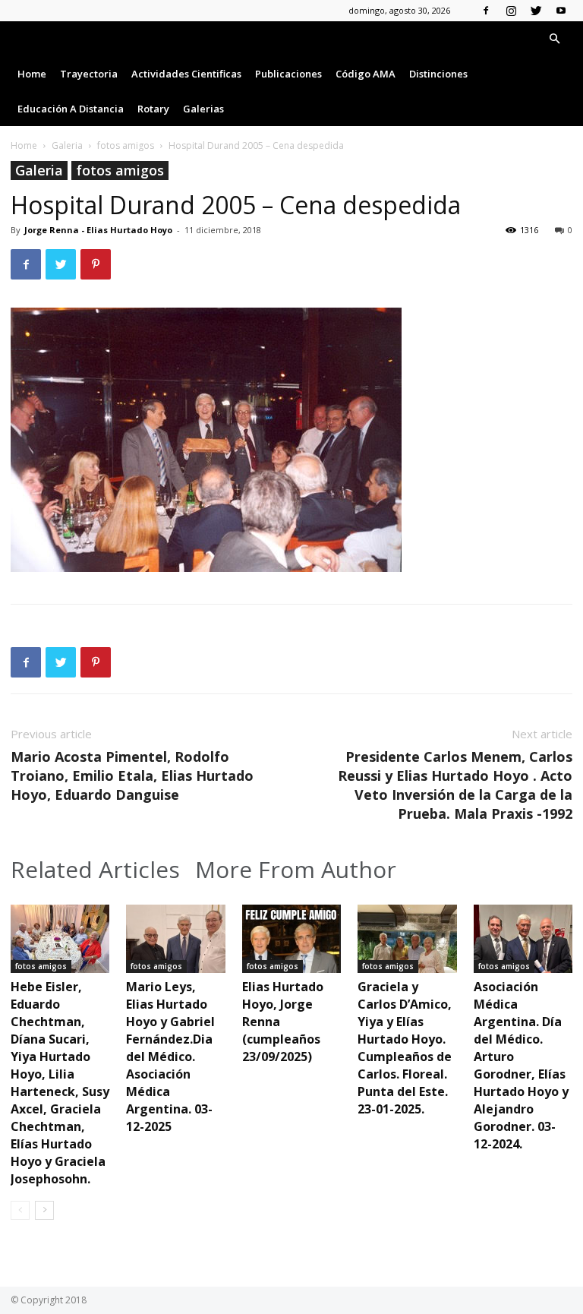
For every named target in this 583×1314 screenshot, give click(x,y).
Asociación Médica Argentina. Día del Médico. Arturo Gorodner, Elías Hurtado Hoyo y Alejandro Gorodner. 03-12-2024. (521, 1065)
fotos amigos (125, 145)
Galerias (203, 108)
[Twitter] (536, 10)
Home (31, 74)
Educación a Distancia (70, 108)
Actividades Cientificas (186, 74)
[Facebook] (485, 10)
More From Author (295, 869)
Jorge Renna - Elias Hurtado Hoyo (98, 229)
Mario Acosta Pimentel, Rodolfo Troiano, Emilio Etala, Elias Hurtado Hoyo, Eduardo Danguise (132, 775)
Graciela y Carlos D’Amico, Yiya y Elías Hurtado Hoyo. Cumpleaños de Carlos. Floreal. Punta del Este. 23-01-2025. (405, 1047)
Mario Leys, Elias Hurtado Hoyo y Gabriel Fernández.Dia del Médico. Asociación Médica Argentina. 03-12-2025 (170, 1056)
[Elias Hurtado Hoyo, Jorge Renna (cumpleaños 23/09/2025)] (291, 939)
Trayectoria (89, 74)
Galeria (67, 145)
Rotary (153, 108)
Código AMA (365, 74)
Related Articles (95, 869)
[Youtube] (561, 10)
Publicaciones (288, 74)
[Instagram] (510, 10)
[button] (554, 39)
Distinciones (438, 74)
